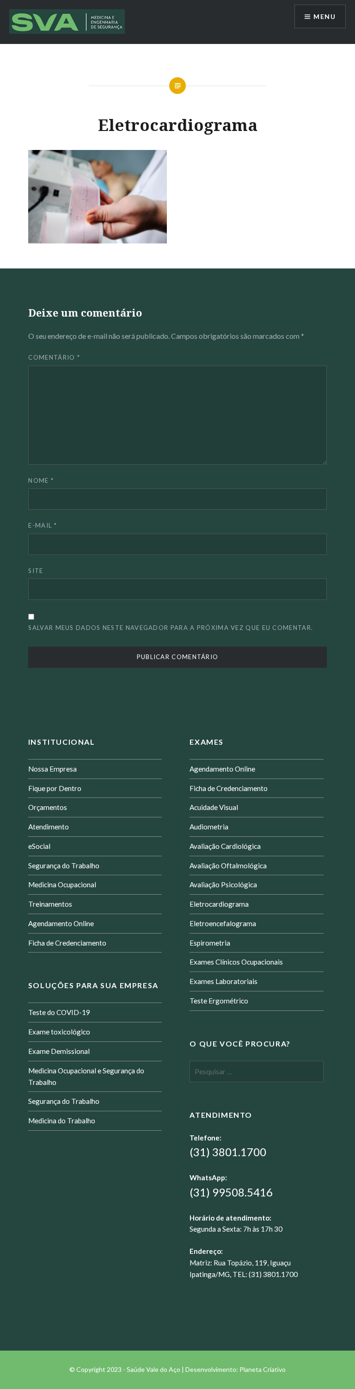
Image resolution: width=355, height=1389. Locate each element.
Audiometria (209, 826)
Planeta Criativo (262, 1369)
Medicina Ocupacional (62, 884)
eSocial (39, 846)
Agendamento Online (61, 923)
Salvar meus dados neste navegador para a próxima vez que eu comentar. (170, 627)
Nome (41, 480)
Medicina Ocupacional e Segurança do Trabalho (86, 1076)
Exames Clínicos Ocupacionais (236, 962)
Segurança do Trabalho (63, 865)
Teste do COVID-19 (59, 1012)
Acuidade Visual (214, 807)
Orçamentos (47, 807)
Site (35, 570)
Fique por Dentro (54, 788)
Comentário (54, 357)
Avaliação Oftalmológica (228, 865)
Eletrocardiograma (219, 904)
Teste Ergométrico (219, 1001)
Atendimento (48, 826)
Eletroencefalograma (223, 923)
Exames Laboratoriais (223, 981)
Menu (324, 16)
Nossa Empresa (52, 769)
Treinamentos (50, 904)
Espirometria (210, 943)
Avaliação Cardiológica (225, 846)
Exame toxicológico (59, 1032)
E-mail (42, 525)
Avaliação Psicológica (223, 884)
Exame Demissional (59, 1051)
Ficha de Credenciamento (67, 943)
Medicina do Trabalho (61, 1120)
